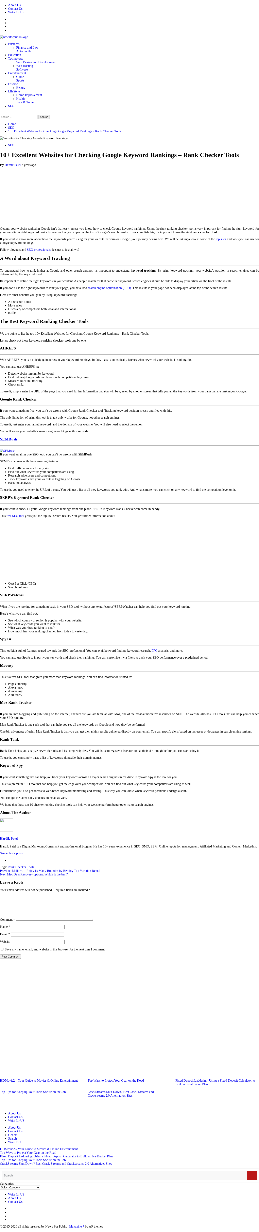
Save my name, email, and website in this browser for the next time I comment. (55, 949)
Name (5, 926)
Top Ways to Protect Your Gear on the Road (116, 1080)
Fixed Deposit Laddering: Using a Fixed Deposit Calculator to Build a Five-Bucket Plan (56, 1156)
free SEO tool (15, 515)
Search (12, 1138)
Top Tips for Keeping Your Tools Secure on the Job (33, 1092)
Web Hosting (24, 65)
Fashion (13, 84)
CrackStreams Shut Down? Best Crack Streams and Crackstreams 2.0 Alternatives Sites (121, 1093)
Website (5, 941)
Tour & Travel (25, 102)
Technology (15, 58)
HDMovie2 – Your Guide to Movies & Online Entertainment (39, 1080)
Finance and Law (27, 47)
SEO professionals (39, 249)
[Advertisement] (129, 195)
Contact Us (15, 8)
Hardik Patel (13, 165)
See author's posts (11, 853)
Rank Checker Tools (21, 867)
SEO (11, 106)
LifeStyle (14, 91)
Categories (7, 1183)
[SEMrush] (7, 450)
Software (22, 69)
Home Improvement (29, 95)
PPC (154, 650)
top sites (221, 239)
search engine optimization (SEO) (109, 288)
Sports (20, 80)
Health (20, 98)
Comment (7, 919)
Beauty (20, 87)
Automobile (23, 51)
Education (14, 55)
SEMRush (9, 439)
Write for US (16, 12)
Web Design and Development (35, 62)
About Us (14, 5)
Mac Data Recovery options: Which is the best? (34, 874)
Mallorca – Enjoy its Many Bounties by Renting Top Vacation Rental (50, 870)
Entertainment (17, 73)
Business (13, 44)
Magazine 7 (76, 1226)
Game (20, 76)
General (13, 1135)
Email (5, 934)
